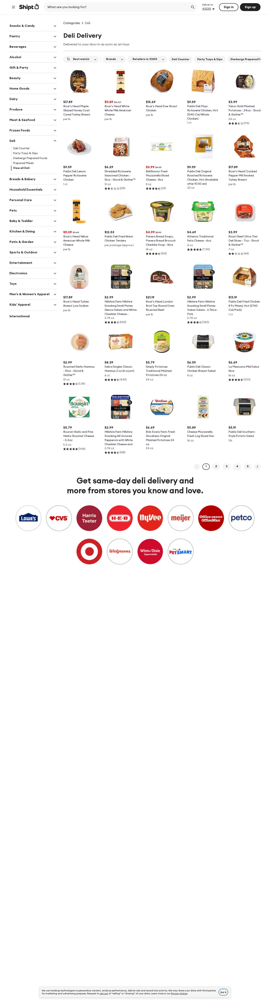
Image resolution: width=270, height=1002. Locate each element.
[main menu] (13, 7)
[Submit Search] (193, 7)
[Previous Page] (197, 467)
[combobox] (116, 7)
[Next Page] (257, 467)
